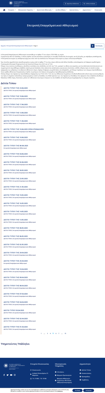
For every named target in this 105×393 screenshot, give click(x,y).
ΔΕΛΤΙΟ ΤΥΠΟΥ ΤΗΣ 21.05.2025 (16, 187)
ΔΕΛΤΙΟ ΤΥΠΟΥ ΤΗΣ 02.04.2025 (16, 318)
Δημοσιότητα (87, 10)
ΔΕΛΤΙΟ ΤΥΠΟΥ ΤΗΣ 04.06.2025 (16, 154)
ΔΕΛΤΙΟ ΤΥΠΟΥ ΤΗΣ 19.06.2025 (16, 96)
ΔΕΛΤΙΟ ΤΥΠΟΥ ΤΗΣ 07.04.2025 (16, 294)
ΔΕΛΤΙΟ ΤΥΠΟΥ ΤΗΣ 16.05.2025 (16, 203)
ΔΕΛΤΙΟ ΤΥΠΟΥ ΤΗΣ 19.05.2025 (16, 195)
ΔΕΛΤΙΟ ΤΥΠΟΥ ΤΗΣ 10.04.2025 (16, 269)
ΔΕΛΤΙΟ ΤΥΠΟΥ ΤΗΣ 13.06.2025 (16, 113)
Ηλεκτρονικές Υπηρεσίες (25, 10)
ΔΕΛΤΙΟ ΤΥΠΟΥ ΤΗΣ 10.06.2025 (16, 137)
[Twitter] (8, 375)
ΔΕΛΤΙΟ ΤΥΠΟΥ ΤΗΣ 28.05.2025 (16, 170)
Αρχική (3, 46)
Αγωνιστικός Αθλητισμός (44, 10)
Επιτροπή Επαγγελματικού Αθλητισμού (19, 46)
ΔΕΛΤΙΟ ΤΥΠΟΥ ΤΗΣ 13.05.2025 (16, 220)
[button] (97, 46)
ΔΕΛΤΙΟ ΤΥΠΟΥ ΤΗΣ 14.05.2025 (16, 211)
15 (65, 333)
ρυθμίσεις (60, 391)
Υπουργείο (11, 10)
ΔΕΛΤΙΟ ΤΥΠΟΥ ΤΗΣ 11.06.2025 (16, 121)
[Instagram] (15, 375)
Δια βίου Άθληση (61, 10)
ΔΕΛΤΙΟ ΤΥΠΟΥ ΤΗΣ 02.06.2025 (16, 162)
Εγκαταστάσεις (74, 10)
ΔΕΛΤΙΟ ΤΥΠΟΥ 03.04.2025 (14, 310)
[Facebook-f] (4, 375)
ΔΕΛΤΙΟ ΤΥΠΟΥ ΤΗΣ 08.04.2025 (16, 286)
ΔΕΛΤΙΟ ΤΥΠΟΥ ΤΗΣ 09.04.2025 (16, 277)
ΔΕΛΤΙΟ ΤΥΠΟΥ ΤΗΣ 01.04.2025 (16, 327)
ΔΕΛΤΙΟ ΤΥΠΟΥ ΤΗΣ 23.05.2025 (16, 178)
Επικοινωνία (98, 10)
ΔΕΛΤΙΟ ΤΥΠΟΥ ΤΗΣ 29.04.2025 (16, 253)
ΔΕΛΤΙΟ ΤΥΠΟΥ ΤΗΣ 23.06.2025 (16, 88)
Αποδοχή (77, 390)
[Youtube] (11, 375)
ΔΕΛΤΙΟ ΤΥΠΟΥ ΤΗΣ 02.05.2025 (16, 244)
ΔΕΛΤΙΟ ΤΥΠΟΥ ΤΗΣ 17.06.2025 (16, 104)
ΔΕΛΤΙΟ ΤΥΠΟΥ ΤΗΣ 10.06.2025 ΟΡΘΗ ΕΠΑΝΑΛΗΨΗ (24, 129)
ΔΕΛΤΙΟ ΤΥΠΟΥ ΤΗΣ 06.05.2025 (16, 236)
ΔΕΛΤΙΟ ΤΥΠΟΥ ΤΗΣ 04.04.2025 (16, 302)
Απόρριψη (89, 390)
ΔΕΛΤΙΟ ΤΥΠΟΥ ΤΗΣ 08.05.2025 (16, 228)
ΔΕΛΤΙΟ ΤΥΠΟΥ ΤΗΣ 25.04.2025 (16, 261)
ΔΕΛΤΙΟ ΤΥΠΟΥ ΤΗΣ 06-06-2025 (16, 146)
